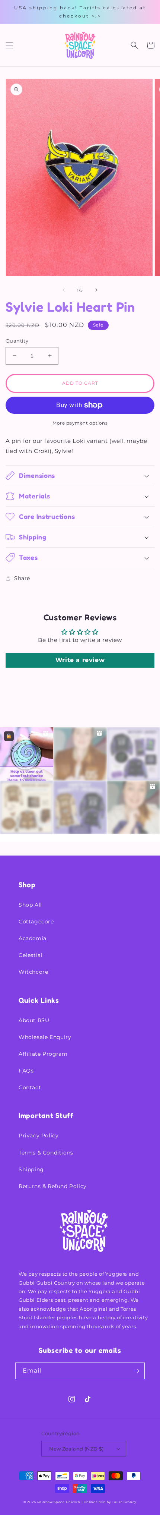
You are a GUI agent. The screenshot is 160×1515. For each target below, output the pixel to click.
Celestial (30, 955)
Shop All (30, 904)
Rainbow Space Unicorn (58, 1502)
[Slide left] (63, 290)
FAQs (26, 1070)
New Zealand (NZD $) (76, 1449)
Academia (33, 938)
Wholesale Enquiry (45, 1037)
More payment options (80, 423)
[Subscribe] (136, 1371)
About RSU (34, 1020)
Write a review (80, 660)
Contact (30, 1087)
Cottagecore (36, 921)
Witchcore (33, 971)
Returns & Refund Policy (53, 1186)
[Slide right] (96, 290)
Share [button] (22, 578)
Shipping (31, 1169)
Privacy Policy (38, 1135)
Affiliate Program (43, 1054)
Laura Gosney (124, 1502)
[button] (9, 45)
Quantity (17, 341)
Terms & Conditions (46, 1152)
